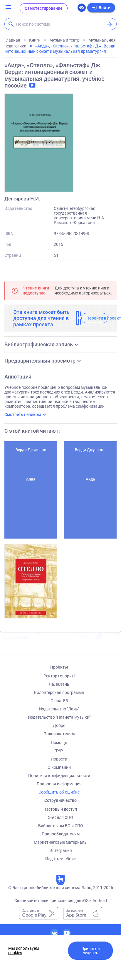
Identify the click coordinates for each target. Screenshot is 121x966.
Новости (59, 759)
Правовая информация (59, 783)
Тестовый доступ (60, 809)
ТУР (59, 750)
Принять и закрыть (90, 950)
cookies (15, 952)
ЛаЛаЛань (59, 684)
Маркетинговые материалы (61, 842)
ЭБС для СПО (60, 817)
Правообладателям (61, 834)
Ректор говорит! (59, 676)
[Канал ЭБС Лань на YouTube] (67, 933)
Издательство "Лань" (59, 709)
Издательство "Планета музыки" (59, 717)
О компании (59, 767)
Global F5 (59, 700)
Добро (59, 725)
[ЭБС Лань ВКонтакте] (54, 933)
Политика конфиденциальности (59, 775)
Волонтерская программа (59, 692)
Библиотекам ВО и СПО (60, 825)
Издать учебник (60, 858)
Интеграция (60, 850)
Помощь (59, 742)
